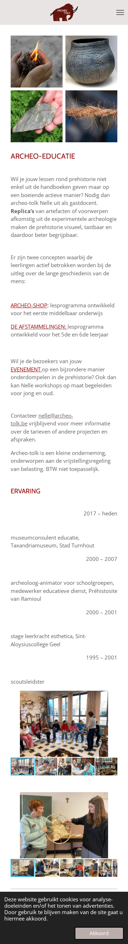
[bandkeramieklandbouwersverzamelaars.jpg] (91, 61)
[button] (111, 697)
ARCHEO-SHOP (29, 305)
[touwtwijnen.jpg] (91, 116)
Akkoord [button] (99, 933)
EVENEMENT (26, 369)
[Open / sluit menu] (120, 12)
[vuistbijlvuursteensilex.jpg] (36, 116)
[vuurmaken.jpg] (36, 61)
